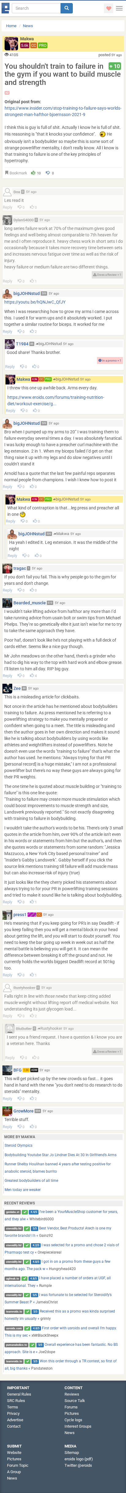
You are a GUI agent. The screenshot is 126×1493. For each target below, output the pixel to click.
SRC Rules (16, 1400)
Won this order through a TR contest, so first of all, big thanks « (61, 1365)
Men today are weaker (23, 1190)
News (28, 26)
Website (14, 1452)
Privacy (13, 1413)
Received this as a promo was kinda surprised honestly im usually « (60, 1315)
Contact (13, 1426)
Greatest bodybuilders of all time (31, 1180)
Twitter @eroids (78, 1465)
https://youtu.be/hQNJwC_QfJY (34, 302)
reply (7, 207)
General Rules (19, 1394)
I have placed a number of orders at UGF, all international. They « (58, 1281)
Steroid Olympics (18, 1145)
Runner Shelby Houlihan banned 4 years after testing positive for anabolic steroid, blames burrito (58, 1168)
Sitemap (72, 1452)
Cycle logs (73, 1420)
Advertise (15, 1420)
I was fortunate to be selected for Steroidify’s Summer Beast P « (58, 1298)
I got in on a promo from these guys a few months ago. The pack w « (58, 1265)
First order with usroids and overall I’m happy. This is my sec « (61, 1332)
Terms (12, 1407)
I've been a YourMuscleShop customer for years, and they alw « (61, 1215)
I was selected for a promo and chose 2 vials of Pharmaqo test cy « (62, 1248)
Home (11, 26)
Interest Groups (78, 1426)
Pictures (72, 1413)
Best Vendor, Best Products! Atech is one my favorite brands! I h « (58, 1232)
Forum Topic (17, 1465)
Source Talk (75, 1400)
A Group (14, 1471)
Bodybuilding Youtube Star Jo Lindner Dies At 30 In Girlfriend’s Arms (61, 1155)
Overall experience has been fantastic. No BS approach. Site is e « (61, 1348)
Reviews (72, 1394)
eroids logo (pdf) (79, 1459)
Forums (71, 1407)
